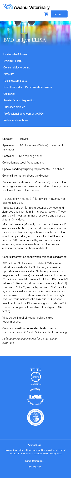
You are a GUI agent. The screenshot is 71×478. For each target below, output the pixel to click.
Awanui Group (34, 445)
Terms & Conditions (34, 461)
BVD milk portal (12, 60)
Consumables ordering (16, 67)
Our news (9, 93)
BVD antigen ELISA (24, 39)
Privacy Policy (34, 467)
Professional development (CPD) (23, 113)
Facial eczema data (15, 80)
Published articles (14, 107)
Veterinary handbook (15, 120)
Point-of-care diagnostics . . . (20, 100)
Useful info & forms (15, 54)
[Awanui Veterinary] (26, 9)
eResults (8, 74)
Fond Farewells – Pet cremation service (27, 87)
